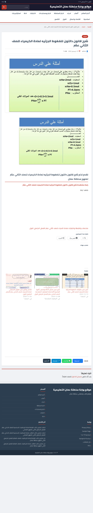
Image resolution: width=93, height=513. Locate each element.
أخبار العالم (85, 13)
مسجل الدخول (77, 376)
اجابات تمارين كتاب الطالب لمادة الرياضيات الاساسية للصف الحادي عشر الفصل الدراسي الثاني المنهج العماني (23, 434)
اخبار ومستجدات (45, 13)
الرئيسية (89, 27)
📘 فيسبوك (78, 360)
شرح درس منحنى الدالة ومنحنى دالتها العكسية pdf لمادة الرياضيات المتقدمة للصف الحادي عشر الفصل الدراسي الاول (47, 292)
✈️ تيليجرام (56, 360)
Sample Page (86, 431)
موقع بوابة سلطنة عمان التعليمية (44, 452)
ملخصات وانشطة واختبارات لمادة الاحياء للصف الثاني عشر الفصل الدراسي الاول (58, 228)
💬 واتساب (66, 360)
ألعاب (76, 13)
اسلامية (87, 19)
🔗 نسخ (46, 360)
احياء (69, 13)
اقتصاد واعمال (75, 19)
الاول (64, 19)
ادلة (25, 13)
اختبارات (33, 13)
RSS (89, 445)
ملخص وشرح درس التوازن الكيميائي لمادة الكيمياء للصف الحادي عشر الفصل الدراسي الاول (19, 292)
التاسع (57, 19)
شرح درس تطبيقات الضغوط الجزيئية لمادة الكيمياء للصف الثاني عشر (77, 290)
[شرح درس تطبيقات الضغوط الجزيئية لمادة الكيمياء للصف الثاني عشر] (75, 281)
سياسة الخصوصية (85, 438)
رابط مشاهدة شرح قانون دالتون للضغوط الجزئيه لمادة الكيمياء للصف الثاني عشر (55, 185)
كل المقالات (87, 442)
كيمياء (83, 27)
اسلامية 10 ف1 (86, 434)
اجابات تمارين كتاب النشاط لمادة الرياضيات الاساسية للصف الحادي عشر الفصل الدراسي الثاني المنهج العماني (23, 428)
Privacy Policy (86, 427)
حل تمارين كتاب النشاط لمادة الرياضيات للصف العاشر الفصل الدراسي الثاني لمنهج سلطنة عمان (24, 439)
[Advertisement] (46, 202)
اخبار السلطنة (59, 13)
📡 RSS (4, 1)
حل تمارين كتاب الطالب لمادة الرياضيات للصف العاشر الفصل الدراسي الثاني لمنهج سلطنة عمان (24, 444)
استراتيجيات (16, 13)
